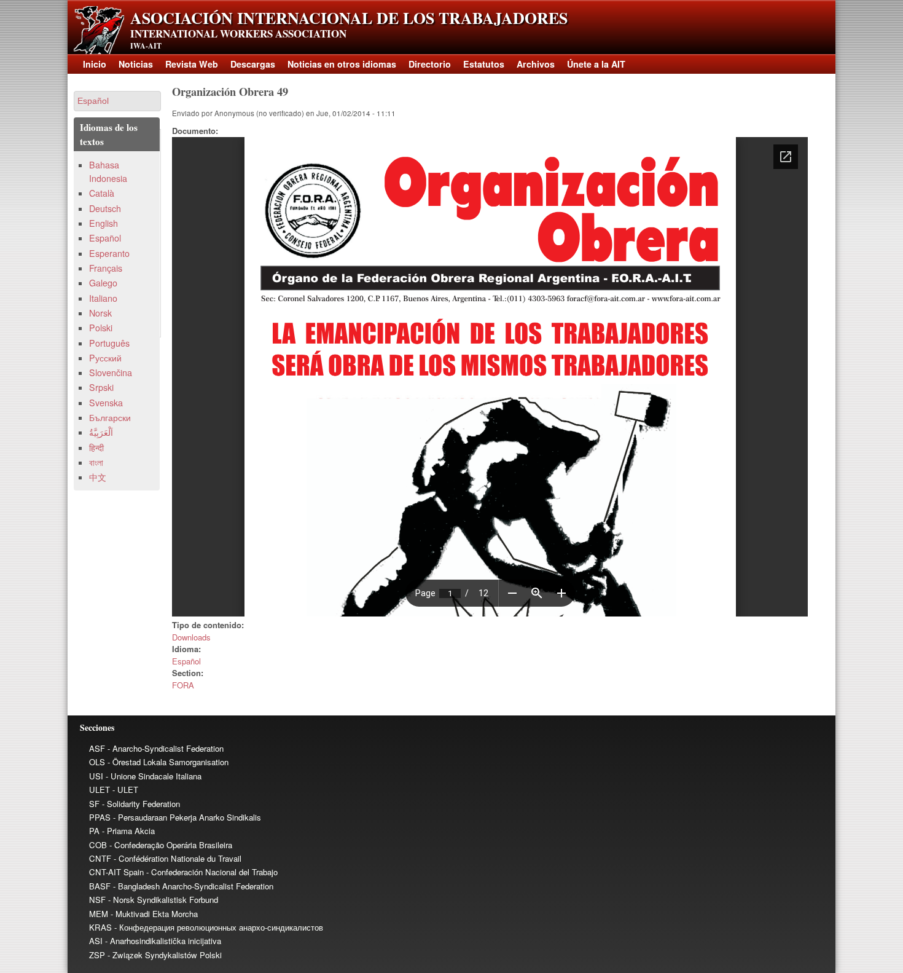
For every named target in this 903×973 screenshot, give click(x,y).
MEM (98, 914)
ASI (96, 941)
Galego (103, 283)
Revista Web (191, 64)
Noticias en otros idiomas (341, 64)
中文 (97, 477)
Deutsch (105, 208)
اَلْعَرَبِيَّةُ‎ (101, 432)
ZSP (97, 955)
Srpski (101, 387)
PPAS (100, 817)
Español (186, 661)
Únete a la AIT (596, 64)
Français (105, 268)
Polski (100, 327)
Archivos (536, 64)
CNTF (100, 858)
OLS (97, 762)
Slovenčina (110, 372)
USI (96, 776)
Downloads (191, 637)
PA (94, 831)
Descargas (252, 64)
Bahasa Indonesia (108, 171)
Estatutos (483, 64)
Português (109, 343)
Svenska (106, 402)
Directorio (429, 64)
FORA (183, 685)
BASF (100, 886)
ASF (97, 748)
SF (94, 804)
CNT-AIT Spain (116, 872)
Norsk (100, 313)
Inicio (94, 64)
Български (110, 417)
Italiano (103, 298)
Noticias (136, 64)
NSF (97, 899)
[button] (117, 101)
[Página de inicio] (99, 51)
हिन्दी (96, 447)
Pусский (105, 358)
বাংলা (96, 462)
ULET (99, 789)
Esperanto (109, 253)
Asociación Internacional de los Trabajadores (349, 18)
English (103, 223)
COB (98, 845)
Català (101, 193)
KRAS (100, 927)
